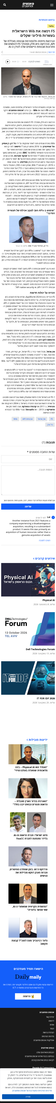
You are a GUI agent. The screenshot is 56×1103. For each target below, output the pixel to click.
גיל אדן (50, 424)
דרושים (51, 1020)
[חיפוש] (4, 5)
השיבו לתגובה (44, 540)
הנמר (52, 1028)
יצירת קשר (50, 1017)
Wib (15, 419)
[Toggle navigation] (51, 4)
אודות (52, 1024)
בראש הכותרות (47, 19)
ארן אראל (41, 419)
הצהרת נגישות (48, 1032)
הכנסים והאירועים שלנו (45, 1052)
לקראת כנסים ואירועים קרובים (43, 1060)
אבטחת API (28, 419)
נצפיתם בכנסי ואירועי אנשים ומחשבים (39, 1056)
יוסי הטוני (51, 52)
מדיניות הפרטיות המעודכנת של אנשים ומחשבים (32, 1090)
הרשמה (26, 996)
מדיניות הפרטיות (48, 1036)
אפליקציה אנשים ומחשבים (44, 1040)
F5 (52, 419)
